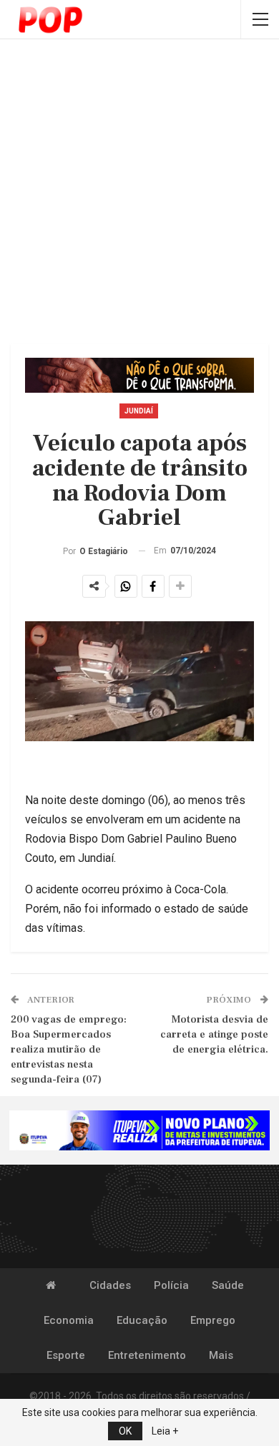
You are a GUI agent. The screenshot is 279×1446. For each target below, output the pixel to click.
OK (125, 1431)
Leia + (165, 1431)
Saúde (228, 1285)
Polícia (171, 1285)
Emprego (212, 1320)
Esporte (65, 1355)
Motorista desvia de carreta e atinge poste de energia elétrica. (214, 1034)
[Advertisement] (139, 193)
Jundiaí (138, 411)
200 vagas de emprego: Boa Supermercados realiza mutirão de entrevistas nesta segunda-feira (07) (69, 1049)
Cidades (110, 1285)
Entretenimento (147, 1355)
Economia (69, 1320)
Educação (142, 1320)
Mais (221, 1355)
